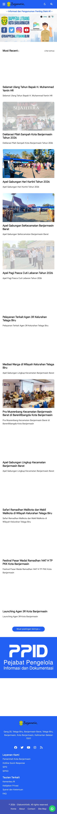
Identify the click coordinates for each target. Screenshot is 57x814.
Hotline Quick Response (14, 763)
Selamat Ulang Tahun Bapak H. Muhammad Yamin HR (28, 88)
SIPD (5, 767)
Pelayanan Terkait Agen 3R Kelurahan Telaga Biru (25, 318)
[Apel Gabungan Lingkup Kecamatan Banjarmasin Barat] (28, 444)
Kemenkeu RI (9, 781)
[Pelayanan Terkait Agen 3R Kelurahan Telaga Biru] (28, 298)
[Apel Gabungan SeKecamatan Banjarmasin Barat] (28, 207)
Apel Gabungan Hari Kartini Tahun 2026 (26, 181)
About (22, 808)
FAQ (5, 793)
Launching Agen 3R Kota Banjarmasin (25, 611)
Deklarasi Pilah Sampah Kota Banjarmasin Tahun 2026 (27, 136)
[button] (5, 4)
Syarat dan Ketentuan (13, 789)
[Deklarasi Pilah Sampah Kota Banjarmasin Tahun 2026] (28, 116)
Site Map (42, 808)
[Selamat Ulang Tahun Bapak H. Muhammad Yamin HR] (28, 68)
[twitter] (22, 747)
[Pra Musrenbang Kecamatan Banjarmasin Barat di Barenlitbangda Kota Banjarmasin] (28, 393)
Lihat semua (49, 51)
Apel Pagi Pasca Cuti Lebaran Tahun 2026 (28, 273)
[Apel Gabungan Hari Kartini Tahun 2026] (28, 163)
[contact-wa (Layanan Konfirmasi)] (52, 808)
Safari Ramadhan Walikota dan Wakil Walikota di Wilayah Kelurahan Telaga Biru (27, 511)
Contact (31, 808)
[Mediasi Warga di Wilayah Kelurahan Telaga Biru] (28, 346)
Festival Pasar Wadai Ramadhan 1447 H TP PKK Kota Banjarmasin (28, 562)
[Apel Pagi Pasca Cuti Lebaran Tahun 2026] (28, 255)
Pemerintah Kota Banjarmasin (17, 759)
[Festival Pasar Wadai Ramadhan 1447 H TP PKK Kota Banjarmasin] (28, 542)
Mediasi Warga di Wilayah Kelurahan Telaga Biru (28, 366)
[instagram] (34, 747)
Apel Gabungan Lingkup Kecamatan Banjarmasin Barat (24, 464)
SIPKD (5, 771)
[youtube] (28, 747)
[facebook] (15, 747)
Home (13, 808)
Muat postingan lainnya (27, 629)
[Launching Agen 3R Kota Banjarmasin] (28, 593)
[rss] (41, 747)
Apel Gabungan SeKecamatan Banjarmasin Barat (28, 227)
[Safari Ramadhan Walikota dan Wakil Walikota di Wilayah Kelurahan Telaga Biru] (28, 491)
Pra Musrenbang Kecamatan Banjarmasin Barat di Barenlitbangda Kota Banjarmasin (27, 413)
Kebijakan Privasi (10, 785)
